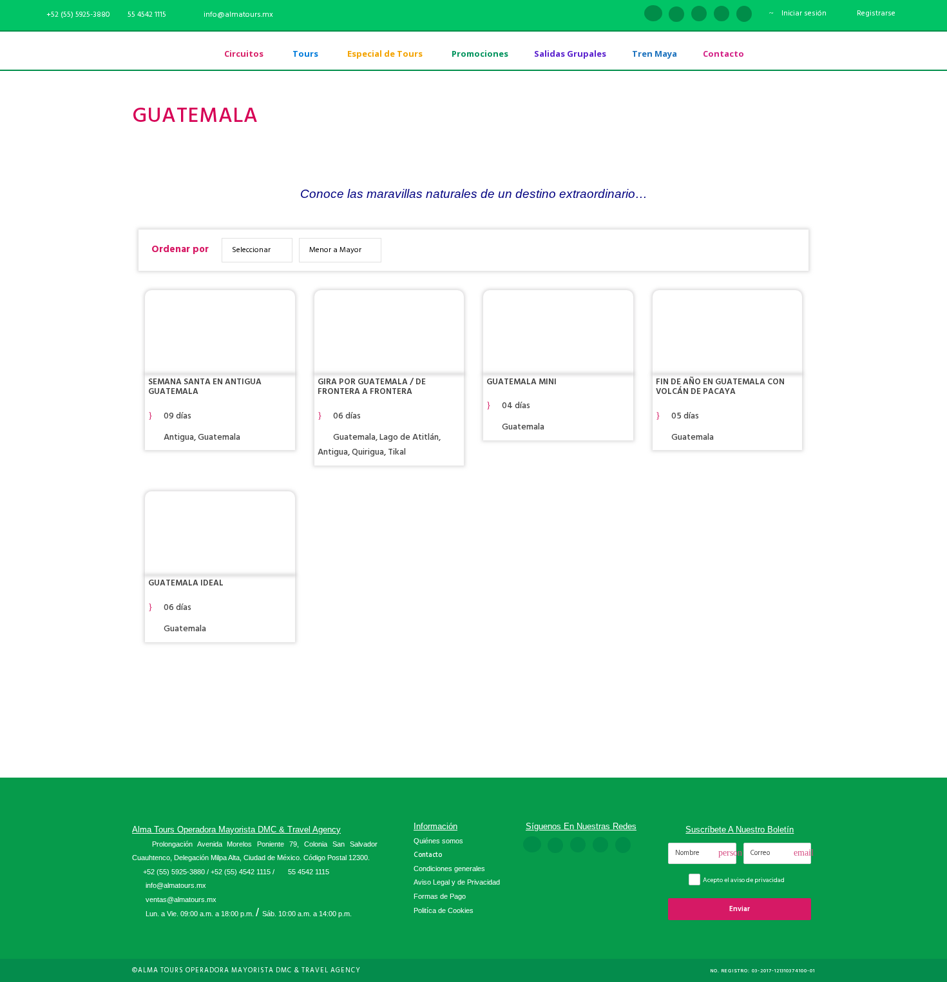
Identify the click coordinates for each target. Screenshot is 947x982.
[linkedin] (676, 14)
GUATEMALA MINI (521, 382)
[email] (630, 14)
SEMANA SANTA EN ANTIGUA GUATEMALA (205, 387)
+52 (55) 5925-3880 (174, 872)
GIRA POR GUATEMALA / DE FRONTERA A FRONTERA (372, 387)
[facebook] (653, 14)
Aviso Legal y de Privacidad (457, 882)
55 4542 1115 (147, 14)
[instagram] (744, 14)
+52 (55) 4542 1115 (241, 872)
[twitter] (721, 14)
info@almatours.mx (176, 885)
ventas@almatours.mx (181, 899)
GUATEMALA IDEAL (186, 583)
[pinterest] (698, 14)
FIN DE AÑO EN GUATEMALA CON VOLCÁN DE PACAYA (720, 387)
